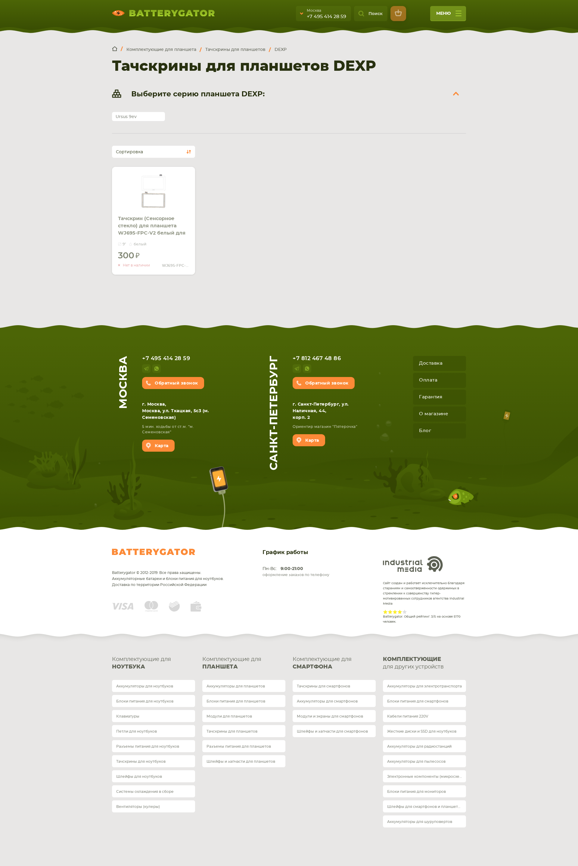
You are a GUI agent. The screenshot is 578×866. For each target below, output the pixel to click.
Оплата (428, 380)
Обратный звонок (176, 383)
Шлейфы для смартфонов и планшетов (424, 806)
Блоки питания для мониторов (416, 791)
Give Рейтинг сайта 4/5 (399, 611)
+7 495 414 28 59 (326, 16)
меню (443, 13)
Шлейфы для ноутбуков (139, 776)
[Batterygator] (117, 49)
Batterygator (153, 552)
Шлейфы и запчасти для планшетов (241, 761)
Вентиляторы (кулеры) (138, 806)
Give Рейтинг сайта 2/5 (390, 611)
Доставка (431, 363)
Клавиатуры (127, 716)
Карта (162, 446)
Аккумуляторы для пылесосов (416, 761)
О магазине (433, 414)
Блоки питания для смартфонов (417, 701)
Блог (425, 430)
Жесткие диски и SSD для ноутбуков (421, 731)
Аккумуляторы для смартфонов (327, 701)
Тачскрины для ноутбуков (141, 761)
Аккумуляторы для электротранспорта (424, 686)
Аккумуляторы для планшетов (236, 686)
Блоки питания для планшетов (236, 701)
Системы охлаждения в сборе (145, 791)
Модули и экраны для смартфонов (330, 716)
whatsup (156, 368)
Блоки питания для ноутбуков (144, 701)
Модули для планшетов (229, 716)
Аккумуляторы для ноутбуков (144, 686)
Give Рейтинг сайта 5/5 (404, 611)
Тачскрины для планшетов (232, 731)
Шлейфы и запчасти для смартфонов (332, 731)
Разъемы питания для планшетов (239, 746)
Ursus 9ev (126, 117)
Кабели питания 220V (407, 716)
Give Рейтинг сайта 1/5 (385, 611)
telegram (146, 368)
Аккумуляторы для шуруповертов (419, 822)
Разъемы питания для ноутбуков (147, 746)
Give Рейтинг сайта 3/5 (395, 611)
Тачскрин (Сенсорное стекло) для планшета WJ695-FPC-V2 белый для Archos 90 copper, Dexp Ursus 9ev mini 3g (151, 233)
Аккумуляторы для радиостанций (419, 746)
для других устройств (413, 663)
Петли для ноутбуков (136, 731)
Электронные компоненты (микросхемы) (426, 776)
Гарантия (430, 397)
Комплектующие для (141, 663)
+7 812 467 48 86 (317, 358)
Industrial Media (413, 564)
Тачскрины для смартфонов (323, 686)
